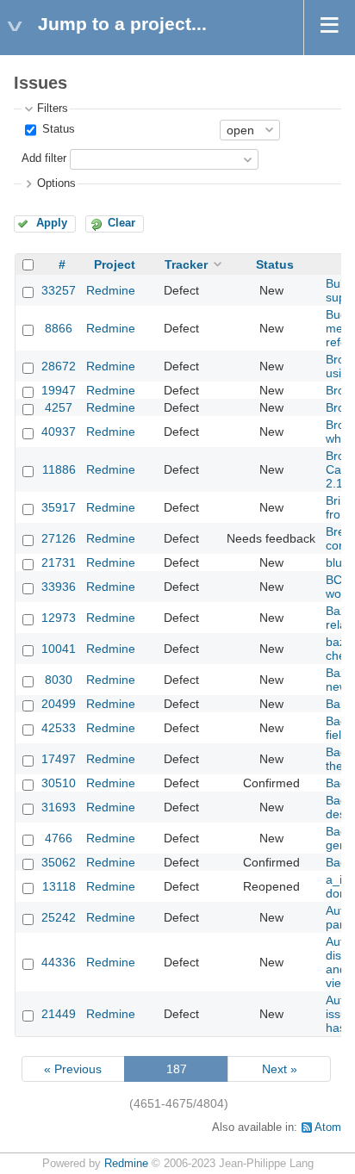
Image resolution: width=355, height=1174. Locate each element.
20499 (58, 704)
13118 (59, 886)
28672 (58, 366)
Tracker (186, 264)
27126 (58, 538)
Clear (121, 223)
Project (114, 264)
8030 (58, 679)
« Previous (73, 1069)
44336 (58, 962)
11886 (59, 469)
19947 (58, 390)
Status (57, 129)
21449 (58, 1014)
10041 (58, 648)
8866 (58, 328)
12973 (58, 617)
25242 (58, 917)
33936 (58, 586)
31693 (58, 807)
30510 (58, 783)
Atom (328, 1127)
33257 (58, 290)
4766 (58, 838)
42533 (58, 728)
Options (56, 183)
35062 (58, 862)
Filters (52, 108)
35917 (58, 507)
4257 (58, 407)
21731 (58, 562)
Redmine (110, 290)
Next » (279, 1069)
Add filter (44, 158)
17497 (58, 759)
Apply (51, 223)
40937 (58, 431)
